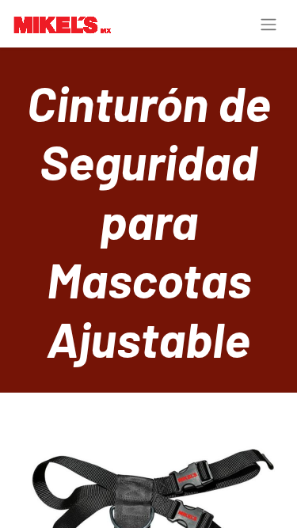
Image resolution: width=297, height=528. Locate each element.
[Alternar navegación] (268, 23)
